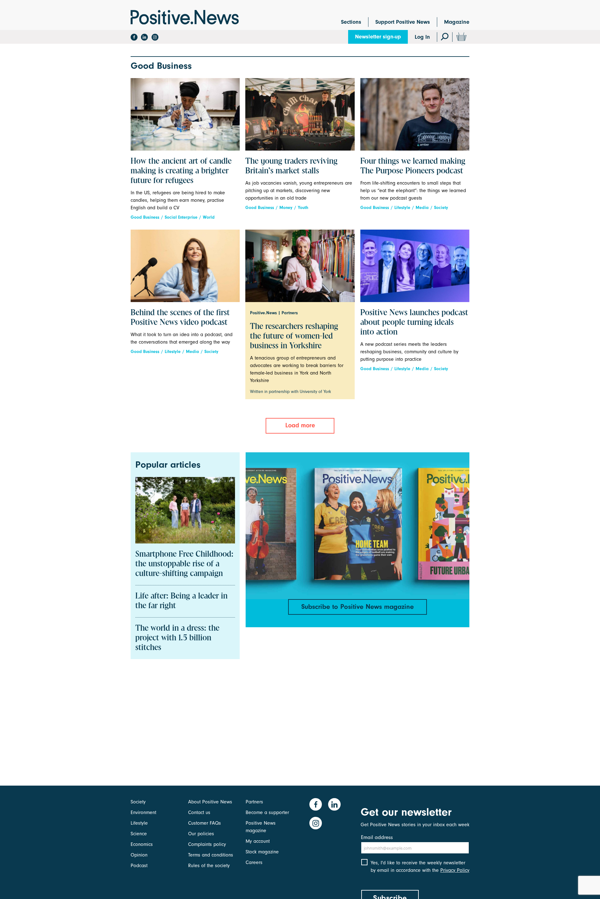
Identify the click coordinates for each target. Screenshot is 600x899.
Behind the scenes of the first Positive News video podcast (180, 317)
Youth (303, 207)
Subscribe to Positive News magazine (357, 607)
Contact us (199, 812)
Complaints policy (207, 844)
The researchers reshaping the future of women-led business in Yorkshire (294, 336)
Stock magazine (262, 852)
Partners (254, 802)
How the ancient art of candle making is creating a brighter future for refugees (181, 171)
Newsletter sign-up (378, 36)
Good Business (145, 217)
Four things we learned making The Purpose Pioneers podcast (412, 166)
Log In (422, 37)
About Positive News (210, 802)
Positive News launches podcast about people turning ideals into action (414, 322)
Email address (377, 837)
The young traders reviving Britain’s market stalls (291, 166)
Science (139, 834)
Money (285, 207)
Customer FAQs (204, 823)
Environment (143, 812)
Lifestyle (402, 207)
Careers (254, 862)
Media (422, 207)
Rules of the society (209, 865)
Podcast (139, 865)
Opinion (139, 855)
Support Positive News (402, 22)
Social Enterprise (181, 217)
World (209, 217)
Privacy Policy (454, 870)
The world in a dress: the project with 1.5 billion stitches (177, 638)
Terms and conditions (210, 855)
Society (441, 207)
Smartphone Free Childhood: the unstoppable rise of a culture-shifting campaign (184, 564)
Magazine (456, 22)
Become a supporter (267, 812)
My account (258, 841)
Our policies (201, 834)
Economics (142, 844)
